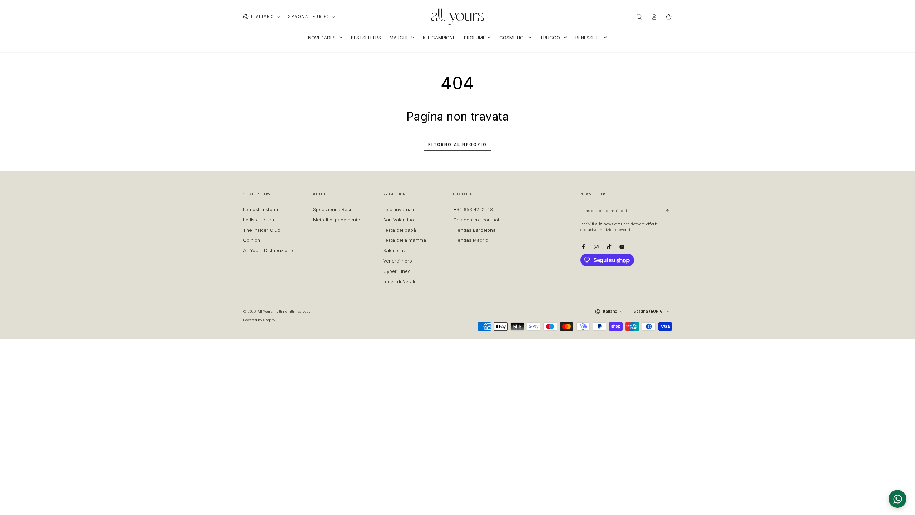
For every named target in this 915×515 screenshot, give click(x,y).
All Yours (265, 311)
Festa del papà (399, 230)
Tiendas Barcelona (474, 230)
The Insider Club (261, 230)
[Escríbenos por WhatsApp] (897, 499)
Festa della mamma (404, 240)
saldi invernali (398, 209)
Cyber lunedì (397, 271)
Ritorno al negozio (457, 144)
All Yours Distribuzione (268, 250)
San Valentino (398, 219)
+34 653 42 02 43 (473, 209)
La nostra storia (260, 209)
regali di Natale (400, 281)
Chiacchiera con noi (476, 219)
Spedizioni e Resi (332, 209)
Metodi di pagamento (336, 219)
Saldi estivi (395, 250)
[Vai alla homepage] (457, 17)
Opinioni (252, 240)
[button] (639, 16)
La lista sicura (258, 219)
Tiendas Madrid (470, 240)
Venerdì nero (397, 261)
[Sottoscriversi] (669, 210)
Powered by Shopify (259, 320)
